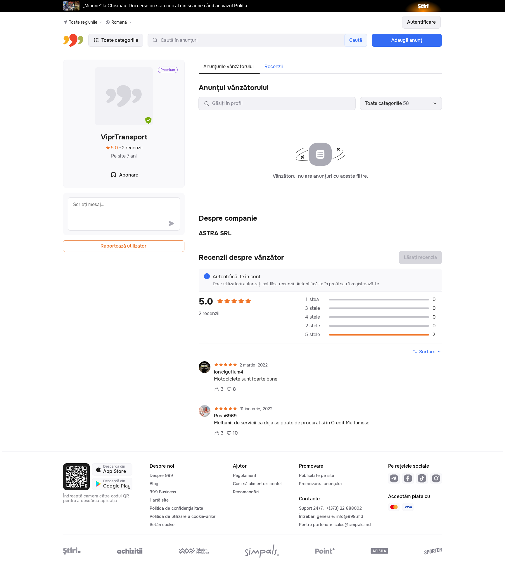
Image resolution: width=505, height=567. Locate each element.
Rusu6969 (225, 416)
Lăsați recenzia (420, 257)
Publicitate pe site (316, 475)
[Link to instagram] (436, 478)
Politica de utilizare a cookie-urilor (182, 516)
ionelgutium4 (228, 372)
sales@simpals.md (353, 524)
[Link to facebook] (408, 478)
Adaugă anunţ (406, 40)
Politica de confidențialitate (176, 508)
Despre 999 (161, 475)
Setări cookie (162, 524)
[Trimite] (171, 223)
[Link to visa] (408, 507)
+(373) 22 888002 (344, 508)
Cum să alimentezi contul (257, 483)
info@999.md (349, 516)
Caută (355, 40)
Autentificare (421, 22)
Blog (154, 483)
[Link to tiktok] (422, 478)
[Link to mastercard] (394, 507)
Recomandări (246, 492)
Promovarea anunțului (320, 483)
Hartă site (159, 500)
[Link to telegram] (394, 478)
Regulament (244, 475)
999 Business (163, 492)
